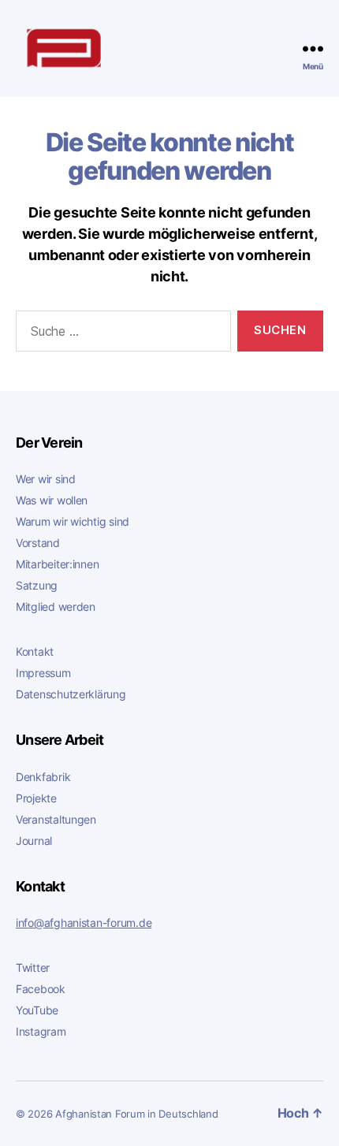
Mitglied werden (55, 606)
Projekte (36, 798)
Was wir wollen (52, 500)
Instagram (41, 1031)
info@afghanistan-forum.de (83, 922)
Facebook (40, 988)
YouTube (37, 1010)
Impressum (43, 672)
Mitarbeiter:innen (57, 564)
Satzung (37, 585)
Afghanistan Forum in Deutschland (136, 1114)
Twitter (33, 967)
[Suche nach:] (120, 334)
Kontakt (35, 651)
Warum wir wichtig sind (72, 521)
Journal (34, 840)
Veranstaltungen (56, 819)
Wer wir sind (46, 479)
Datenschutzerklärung (71, 694)
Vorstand (38, 542)
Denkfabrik (43, 776)
